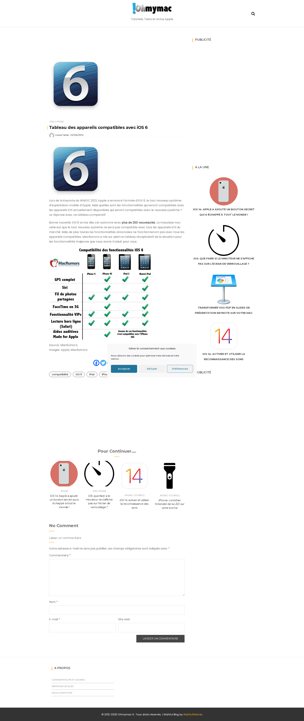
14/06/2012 (77, 135)
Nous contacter (62, 692)
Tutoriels (139, 495)
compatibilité (60, 374)
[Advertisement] (117, 47)
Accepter (124, 369)
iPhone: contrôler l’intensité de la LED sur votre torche (169, 504)
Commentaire (60, 555)
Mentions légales (63, 686)
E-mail (54, 619)
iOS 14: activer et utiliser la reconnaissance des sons (134, 503)
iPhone (60, 121)
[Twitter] (103, 363)
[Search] (253, 13)
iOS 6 (79, 374)
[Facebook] (96, 363)
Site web (124, 619)
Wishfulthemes (192, 714)
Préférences (180, 369)
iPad (52, 121)
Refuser (152, 369)
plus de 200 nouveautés (138, 222)
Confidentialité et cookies (68, 679)
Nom (53, 602)
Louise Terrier (62, 134)
